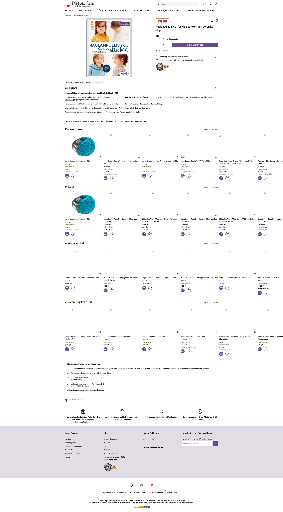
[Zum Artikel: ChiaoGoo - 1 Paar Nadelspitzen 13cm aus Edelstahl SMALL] (199, 204)
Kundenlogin (70, 457)
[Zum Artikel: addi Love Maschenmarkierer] (161, 321)
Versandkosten (173, 39)
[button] (212, 20)
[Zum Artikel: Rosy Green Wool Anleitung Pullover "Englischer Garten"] (199, 263)
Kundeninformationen (73, 446)
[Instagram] (131, 485)
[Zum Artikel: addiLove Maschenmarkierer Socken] (122, 321)
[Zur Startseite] (82, 4)
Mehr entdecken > (211, 129)
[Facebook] (141, 485)
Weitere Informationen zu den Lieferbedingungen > (86, 390)
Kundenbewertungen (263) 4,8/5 (114, 458)
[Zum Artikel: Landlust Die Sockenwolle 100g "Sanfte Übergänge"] (238, 321)
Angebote (107, 450)
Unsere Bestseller (110, 439)
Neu (105, 446)
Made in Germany (111, 453)
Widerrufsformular (155, 493)
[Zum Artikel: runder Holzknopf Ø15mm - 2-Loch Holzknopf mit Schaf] (84, 321)
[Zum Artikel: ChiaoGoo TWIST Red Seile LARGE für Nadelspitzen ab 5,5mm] (238, 204)
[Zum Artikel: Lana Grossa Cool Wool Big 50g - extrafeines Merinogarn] (122, 146)
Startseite (68, 15)
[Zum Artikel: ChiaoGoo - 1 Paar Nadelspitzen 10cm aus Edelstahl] (122, 204)
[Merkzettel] (204, 4)
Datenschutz (119, 493)
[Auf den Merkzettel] (216, 20)
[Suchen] (158, 4)
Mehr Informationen (78, 400)
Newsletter (69, 450)
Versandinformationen (186, 503)
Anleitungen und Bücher (80, 15)
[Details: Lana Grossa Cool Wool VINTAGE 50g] (183, 157)
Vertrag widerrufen (173, 493)
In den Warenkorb (195, 45)
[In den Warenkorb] (67, 176)
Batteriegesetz (70, 443)
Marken (107, 443)
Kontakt (68, 439)
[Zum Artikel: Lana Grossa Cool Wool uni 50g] (84, 146)
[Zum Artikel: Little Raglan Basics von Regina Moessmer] (84, 263)
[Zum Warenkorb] (216, 4)
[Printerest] (152, 485)
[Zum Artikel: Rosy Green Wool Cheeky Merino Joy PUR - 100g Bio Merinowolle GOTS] (238, 146)
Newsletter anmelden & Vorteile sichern (197, 439)
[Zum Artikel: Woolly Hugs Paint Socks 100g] (199, 321)
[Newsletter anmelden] (215, 443)
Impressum (106, 493)
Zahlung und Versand (73, 453)
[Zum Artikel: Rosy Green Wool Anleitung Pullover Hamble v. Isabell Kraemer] (122, 263)
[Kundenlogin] (210, 4)
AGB (129, 493)
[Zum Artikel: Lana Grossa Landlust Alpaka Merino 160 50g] (161, 146)
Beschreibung (71, 88)
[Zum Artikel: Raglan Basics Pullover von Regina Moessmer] (161, 263)
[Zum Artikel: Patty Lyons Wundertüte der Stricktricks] (238, 263)
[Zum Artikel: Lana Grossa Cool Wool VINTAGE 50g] (199, 146)
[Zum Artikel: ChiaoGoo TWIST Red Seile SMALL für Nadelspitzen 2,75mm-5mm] (161, 204)
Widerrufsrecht (139, 493)
